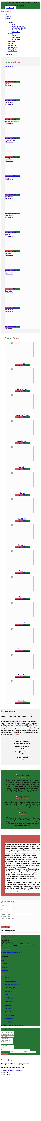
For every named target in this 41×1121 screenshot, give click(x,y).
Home (6, 15)
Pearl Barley (16, 37)
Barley (14, 36)
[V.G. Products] (6, 11)
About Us (8, 17)
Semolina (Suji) (17, 30)
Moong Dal (12, 45)
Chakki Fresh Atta (18, 26)
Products (7, 18)
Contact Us (8, 55)
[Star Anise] (9, 66)
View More (16, 82)
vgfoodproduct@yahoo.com (10, 953)
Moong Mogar (13, 47)
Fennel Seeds (12, 49)
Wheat (14, 24)
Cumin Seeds (12, 51)
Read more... (17, 734)
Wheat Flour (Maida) (19, 28)
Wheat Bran (16, 32)
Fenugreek (11, 41)
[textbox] (7, 1032)
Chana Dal (11, 43)
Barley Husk (16, 39)
